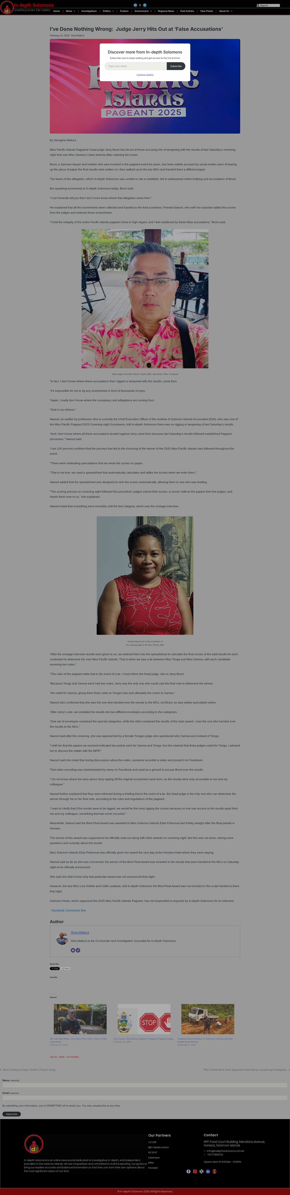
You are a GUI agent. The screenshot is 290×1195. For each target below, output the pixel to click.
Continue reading (145, 74)
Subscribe (176, 66)
